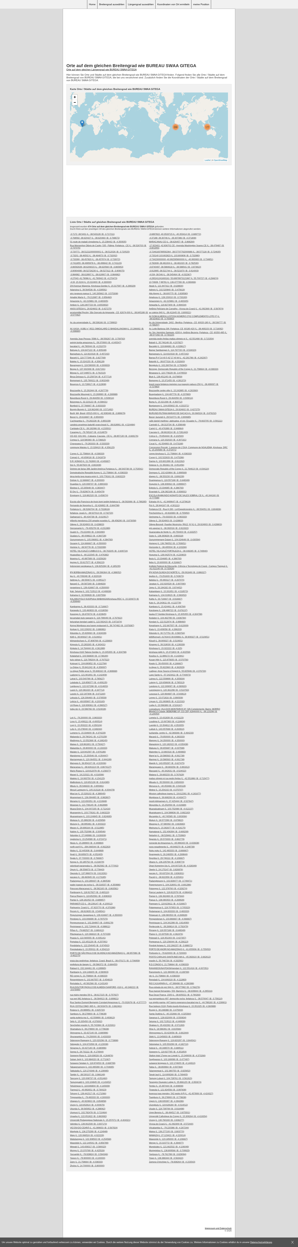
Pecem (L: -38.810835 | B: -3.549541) (87, 911)
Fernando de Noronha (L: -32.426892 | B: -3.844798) (95, 505)
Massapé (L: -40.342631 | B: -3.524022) (167, 771)
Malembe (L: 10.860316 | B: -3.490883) (167, 752)
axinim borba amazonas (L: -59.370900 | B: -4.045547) (95, 342)
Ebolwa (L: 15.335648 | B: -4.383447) (87, 488)
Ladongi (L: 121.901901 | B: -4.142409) (88, 675)
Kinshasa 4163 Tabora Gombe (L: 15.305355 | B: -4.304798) (98, 652)
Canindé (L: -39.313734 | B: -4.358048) (167, 424)
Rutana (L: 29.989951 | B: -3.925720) (87, 1010)
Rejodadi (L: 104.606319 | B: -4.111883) (167, 979)
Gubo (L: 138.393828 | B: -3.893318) (166, 536)
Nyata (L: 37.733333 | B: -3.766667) (86, 858)
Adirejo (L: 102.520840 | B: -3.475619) (167, 290)
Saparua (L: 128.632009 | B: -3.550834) (167, 1017)
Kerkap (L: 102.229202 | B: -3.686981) (88, 629)
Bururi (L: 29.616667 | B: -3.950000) (87, 417)
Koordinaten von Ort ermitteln (173, 4)
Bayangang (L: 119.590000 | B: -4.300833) (90, 365)
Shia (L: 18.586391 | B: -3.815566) (165, 1029)
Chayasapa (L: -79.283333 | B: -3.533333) (90, 443)
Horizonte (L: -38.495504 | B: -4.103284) (168, 547)
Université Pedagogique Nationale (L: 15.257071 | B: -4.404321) (100, 1120)
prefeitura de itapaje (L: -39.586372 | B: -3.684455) (93, 964)
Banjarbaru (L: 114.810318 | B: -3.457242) (90, 354)
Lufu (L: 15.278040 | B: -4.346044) (86, 729)
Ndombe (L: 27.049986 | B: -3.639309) (88, 835)
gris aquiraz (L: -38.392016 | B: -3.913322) (169, 528)
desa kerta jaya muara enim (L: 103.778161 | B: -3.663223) (97, 476)
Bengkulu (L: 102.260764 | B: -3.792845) (168, 365)
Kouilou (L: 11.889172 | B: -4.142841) (166, 656)
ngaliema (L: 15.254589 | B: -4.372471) (88, 839)
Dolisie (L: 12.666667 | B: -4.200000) (87, 480)
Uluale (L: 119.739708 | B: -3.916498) (166, 1109)
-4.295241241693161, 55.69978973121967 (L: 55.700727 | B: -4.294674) (183, 278)
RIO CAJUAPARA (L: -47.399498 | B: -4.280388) (171, 983)
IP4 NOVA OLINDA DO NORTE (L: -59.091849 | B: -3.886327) (177, 572)
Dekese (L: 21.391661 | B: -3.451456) (166, 465)
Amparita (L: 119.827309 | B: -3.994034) (167, 305)
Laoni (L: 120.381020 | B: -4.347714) (87, 690)
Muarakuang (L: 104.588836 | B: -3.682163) (169, 812)
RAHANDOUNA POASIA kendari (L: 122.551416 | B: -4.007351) (178, 968)
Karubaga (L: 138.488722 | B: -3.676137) (168, 610)
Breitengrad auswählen (111, 4)
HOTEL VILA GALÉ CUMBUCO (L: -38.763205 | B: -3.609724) (99, 551)
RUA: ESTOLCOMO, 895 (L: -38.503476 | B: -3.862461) (96, 1006)
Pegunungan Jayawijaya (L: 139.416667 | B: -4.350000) (96, 915)
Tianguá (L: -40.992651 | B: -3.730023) (88, 1090)
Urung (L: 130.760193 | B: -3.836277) (166, 1120)
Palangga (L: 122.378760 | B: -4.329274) (168, 888)
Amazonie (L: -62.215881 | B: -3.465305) (89, 301)
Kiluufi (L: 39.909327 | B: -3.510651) (166, 641)
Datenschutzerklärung (261, 1242)
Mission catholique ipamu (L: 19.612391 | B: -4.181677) (175, 793)
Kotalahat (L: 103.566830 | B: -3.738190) (89, 656)
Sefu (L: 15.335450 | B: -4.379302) (86, 1021)
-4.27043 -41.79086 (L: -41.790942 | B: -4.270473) (93, 278)
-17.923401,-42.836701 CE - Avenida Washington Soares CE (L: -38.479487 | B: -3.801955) (186, 246)
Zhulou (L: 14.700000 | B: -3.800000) (87, 1166)
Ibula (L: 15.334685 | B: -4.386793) (165, 558)
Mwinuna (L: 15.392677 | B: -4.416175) (167, 828)
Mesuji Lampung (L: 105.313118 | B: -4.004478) (92, 790)
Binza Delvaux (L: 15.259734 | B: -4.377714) (91, 377)
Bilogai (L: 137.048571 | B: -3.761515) (88, 373)
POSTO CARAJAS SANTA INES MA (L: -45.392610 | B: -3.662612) (180, 957)
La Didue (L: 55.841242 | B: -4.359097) (88, 667)
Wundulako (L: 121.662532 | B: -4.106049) (169, 1147)
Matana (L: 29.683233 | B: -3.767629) (166, 774)
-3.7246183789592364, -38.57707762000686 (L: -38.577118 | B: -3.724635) (185, 252)
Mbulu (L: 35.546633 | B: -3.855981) (87, 786)
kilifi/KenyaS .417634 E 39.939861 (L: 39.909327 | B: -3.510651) (179, 637)
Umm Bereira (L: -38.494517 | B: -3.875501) (169, 1112)
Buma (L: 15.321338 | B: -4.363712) (165, 402)
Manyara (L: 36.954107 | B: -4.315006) (88, 763)
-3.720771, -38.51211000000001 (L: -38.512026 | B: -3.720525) (100, 252)
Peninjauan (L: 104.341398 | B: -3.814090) (169, 923)
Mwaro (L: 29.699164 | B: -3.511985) (87, 828)
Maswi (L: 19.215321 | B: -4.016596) (87, 774)
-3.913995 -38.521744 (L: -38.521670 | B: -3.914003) (174, 271)
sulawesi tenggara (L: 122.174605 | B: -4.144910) (172, 1063)
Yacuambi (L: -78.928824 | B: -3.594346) (89, 1154)
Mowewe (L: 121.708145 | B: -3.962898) (89, 805)
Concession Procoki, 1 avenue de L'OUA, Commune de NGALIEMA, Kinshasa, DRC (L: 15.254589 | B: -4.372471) (188, 448)
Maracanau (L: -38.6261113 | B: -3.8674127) (90, 767)
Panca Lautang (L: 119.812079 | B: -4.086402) (170, 892)
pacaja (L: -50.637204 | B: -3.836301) (166, 873)
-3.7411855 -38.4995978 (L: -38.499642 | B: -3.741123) (96, 263)
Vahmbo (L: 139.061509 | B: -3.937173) (88, 1124)
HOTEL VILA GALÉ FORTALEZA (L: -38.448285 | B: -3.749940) (178, 551)
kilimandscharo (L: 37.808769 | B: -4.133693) (91, 641)
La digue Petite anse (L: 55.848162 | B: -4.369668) (93, 671)
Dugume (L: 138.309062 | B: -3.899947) (167, 484)
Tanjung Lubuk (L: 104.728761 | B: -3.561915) (170, 1078)
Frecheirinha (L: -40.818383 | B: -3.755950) (169, 513)
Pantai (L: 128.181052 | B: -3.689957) (87, 900)
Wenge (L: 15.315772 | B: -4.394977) (166, 1143)
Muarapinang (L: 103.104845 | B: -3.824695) (91, 816)
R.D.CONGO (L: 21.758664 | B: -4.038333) (169, 964)
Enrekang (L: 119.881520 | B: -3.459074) (89, 495)
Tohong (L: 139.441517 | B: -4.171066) (88, 1093)
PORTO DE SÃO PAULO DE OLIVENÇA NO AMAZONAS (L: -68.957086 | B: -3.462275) (105, 954)
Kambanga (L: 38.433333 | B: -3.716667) (89, 606)
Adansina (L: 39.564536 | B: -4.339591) (88, 290)
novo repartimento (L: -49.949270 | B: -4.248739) (172, 847)
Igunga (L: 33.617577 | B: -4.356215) (87, 562)
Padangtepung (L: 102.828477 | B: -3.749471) (170, 881)
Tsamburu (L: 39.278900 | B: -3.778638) (167, 1097)
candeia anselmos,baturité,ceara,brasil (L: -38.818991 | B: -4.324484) (102, 424)
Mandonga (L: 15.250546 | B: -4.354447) (89, 755)
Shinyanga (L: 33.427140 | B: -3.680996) (89, 1033)
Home (92, 4)
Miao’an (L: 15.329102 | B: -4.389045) (88, 793)
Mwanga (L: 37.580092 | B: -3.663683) (167, 824)
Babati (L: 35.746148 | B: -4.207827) (166, 342)
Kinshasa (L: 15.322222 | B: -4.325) (165, 648)
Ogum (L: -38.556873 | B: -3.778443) (87, 869)
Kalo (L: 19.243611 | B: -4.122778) (165, 603)
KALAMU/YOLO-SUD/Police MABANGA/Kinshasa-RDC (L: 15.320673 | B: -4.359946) (104, 600)
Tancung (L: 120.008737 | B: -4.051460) (88, 1078)
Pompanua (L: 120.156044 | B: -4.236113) (168, 942)
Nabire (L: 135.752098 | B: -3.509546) (88, 831)
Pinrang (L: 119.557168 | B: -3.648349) (167, 930)
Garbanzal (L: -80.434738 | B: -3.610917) (89, 517)
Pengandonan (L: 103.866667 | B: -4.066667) (170, 919)
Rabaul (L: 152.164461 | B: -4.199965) (88, 968)
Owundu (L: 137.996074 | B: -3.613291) (88, 873)
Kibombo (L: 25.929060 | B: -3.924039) (88, 633)
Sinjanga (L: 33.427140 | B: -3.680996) (88, 1048)
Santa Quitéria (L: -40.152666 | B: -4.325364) (170, 1014)
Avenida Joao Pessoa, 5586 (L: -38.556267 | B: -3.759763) (97, 339)
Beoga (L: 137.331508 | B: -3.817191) (87, 369)
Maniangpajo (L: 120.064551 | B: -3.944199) (91, 759)
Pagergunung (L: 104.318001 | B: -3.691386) (170, 885)
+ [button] (75, 97)
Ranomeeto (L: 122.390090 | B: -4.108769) (169, 972)
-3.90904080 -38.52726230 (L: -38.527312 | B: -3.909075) (97, 271)
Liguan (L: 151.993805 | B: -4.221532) (167, 701)
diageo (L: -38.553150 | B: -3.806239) (166, 476)
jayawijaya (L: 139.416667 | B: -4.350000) (89, 587)
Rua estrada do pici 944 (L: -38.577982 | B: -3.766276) (174, 987)
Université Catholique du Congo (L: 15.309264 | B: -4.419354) (178, 1116)
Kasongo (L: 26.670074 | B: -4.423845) (88, 614)
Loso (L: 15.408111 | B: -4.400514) (86, 721)
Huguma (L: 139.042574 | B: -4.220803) (167, 555)
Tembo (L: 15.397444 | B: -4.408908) (166, 1086)
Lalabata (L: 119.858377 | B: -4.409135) (88, 682)
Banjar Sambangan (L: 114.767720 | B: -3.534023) (172, 350)
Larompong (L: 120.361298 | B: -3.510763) (169, 690)
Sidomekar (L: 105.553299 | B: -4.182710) (168, 1044)
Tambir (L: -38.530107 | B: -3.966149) (87, 1074)
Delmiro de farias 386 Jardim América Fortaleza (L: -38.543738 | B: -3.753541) (106, 469)
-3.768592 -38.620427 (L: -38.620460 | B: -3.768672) (95, 238)
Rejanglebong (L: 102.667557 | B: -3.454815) (91, 979)
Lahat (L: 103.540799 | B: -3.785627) (87, 679)
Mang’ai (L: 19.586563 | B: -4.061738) (167, 755)
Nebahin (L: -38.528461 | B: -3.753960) (167, 835)
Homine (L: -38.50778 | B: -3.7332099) (88, 547)
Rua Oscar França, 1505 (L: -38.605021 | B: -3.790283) (175, 995)
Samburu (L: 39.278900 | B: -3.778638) (88, 1014)
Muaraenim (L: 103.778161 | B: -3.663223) (90, 812)
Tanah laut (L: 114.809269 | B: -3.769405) (168, 1074)
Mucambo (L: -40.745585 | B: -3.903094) (168, 816)
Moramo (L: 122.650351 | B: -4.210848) (88, 801)
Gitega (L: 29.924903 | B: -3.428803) (166, 520)
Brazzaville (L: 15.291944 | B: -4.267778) (89, 390)
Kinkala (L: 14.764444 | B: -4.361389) (87, 648)
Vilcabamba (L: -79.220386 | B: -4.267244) (169, 1128)
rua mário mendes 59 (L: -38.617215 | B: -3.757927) (94, 995)
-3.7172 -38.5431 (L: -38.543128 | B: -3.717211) (92, 234)
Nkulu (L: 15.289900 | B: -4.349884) (86, 843)
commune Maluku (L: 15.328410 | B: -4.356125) (92, 447)
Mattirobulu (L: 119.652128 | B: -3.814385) (90, 782)
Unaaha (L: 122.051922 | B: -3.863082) (88, 1116)
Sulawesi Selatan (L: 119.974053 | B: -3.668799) (92, 1063)
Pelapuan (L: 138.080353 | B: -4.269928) (168, 915)
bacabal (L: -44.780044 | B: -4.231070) (88, 346)
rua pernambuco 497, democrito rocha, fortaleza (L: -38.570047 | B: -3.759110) (185, 998)
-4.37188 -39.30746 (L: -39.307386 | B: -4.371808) (172, 238)
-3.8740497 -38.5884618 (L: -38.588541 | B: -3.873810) (175, 267)
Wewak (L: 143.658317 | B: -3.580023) (88, 1147)
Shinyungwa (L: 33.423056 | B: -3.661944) (169, 1033)
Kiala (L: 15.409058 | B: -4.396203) (165, 629)
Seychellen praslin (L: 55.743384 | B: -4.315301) (92, 1025)
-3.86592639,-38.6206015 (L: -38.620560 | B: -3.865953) (96, 267)
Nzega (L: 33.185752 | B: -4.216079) (87, 862)
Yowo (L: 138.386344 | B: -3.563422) (166, 1158)
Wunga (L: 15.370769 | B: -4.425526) (87, 1150)
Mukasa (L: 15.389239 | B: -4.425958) (87, 820)
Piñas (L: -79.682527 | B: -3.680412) (87, 930)
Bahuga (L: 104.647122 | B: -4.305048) (88, 350)
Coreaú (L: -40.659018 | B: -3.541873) (88, 457)
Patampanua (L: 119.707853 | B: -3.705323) (169, 907)
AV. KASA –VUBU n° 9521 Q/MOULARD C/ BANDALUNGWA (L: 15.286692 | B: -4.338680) (107, 330)
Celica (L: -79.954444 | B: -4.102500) (166, 436)
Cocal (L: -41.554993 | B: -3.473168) (166, 443)
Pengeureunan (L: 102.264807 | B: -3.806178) (91, 923)
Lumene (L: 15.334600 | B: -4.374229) (88, 733)
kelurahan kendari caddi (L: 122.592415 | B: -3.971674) (96, 622)
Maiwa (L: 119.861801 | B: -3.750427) (87, 744)
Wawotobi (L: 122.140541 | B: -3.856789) (89, 1143)
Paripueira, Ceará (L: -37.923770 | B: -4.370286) (92, 907)
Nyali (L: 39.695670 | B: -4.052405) (86, 854)
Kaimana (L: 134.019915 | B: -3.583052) (168, 595)
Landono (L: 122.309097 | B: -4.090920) (168, 686)
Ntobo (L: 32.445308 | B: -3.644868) (87, 850)
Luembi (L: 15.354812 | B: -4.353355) (166, 725)
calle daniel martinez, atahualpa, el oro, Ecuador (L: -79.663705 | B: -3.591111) (185, 421)
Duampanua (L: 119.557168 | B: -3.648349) (169, 480)
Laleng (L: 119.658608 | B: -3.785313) (167, 682)
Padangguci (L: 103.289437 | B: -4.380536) (90, 881)
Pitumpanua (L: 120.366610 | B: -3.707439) (90, 934)
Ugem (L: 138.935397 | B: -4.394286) (166, 1101)
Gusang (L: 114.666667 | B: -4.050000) (88, 543)
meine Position (201, 4)
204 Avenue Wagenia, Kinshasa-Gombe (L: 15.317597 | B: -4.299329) (103, 286)
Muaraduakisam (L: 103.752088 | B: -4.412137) (171, 809)
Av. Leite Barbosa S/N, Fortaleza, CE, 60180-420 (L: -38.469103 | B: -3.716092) (186, 329)
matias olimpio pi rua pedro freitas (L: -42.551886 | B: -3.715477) (179, 778)
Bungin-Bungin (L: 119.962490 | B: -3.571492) (91, 409)
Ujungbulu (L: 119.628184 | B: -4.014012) (168, 1105)
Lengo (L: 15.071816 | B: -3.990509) (166, 697)
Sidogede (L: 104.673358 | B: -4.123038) (89, 1044)
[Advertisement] (149, 36)
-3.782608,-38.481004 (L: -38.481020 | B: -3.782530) (174, 263)
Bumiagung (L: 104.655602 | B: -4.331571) (169, 406)
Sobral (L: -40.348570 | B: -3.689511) (166, 1048)
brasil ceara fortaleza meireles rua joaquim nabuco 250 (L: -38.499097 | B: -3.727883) (183, 385)
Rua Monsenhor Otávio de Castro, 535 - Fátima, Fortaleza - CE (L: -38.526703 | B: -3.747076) (108, 246)
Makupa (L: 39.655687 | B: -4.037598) (167, 748)
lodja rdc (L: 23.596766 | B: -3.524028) (88, 709)
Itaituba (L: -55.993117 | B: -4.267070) (166, 580)
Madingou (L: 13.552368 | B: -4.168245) (88, 740)
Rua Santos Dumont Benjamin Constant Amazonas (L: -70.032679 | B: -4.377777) (108, 1002)
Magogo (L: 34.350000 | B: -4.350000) (167, 740)
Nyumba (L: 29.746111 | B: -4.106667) (167, 858)
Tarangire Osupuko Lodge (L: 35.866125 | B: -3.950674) (175, 1082)
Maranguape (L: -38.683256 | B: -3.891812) (169, 767)
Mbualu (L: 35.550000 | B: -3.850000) (166, 782)
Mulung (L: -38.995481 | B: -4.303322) (88, 824)
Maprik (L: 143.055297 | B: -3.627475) (167, 763)
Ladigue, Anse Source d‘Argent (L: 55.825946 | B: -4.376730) (177, 671)
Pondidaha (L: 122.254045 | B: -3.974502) (90, 945)
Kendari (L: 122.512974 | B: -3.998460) (167, 622)
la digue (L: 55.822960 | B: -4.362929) (167, 667)
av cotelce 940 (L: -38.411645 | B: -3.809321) (170, 312)
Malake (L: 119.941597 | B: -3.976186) (88, 752)
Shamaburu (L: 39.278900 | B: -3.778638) (89, 1029)
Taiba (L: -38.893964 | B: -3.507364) (166, 1067)
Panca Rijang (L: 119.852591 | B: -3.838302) (91, 896)
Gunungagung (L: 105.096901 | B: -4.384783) (91, 539)
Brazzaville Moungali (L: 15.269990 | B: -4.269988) (94, 394)
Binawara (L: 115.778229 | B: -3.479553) (168, 373)
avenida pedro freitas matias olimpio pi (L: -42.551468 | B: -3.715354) (181, 339)
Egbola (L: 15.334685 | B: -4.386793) (166, 488)
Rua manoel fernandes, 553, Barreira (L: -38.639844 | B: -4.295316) (180, 991)
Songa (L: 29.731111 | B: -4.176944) (87, 1052)
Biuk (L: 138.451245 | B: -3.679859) (165, 377)
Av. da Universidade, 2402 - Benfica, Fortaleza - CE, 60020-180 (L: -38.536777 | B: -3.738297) (187, 323)
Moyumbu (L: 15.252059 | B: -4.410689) (167, 805)
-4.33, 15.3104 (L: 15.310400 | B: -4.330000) (91, 282)
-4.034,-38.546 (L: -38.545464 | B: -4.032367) (170, 274)
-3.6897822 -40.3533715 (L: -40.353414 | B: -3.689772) (175, 234)
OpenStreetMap (220, 160)
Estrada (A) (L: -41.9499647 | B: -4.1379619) (170, 501)
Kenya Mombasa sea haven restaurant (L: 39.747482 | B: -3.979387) (102, 625)
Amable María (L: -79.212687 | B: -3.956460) (91, 297)
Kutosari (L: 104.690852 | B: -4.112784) (88, 663)
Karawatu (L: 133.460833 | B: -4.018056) (89, 610)
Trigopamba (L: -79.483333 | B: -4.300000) (90, 1097)
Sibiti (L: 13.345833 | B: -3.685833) (165, 1036)
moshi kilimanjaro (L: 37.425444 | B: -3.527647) (171, 801)
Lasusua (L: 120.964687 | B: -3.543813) (167, 694)
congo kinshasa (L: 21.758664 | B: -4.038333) (170, 453)
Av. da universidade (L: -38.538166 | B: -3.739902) (93, 322)
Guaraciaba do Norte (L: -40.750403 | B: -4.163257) (173, 532)
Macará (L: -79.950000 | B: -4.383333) (167, 736)
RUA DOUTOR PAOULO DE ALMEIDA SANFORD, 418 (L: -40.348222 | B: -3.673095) (104, 988)
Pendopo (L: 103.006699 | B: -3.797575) (89, 919)
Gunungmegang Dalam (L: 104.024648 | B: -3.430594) (174, 539)
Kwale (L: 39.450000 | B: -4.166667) (166, 663)
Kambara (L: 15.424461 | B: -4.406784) (167, 606)
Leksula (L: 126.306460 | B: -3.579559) (88, 697)
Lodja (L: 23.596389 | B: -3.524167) (165, 705)
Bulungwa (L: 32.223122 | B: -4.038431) (88, 402)
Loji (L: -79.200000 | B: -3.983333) (86, 718)
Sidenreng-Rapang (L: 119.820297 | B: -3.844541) (172, 1040)
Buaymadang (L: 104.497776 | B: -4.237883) (170, 394)
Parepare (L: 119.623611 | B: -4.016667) (168, 904)
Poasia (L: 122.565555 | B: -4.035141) (88, 938)
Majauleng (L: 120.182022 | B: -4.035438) (168, 744)
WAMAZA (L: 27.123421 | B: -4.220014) (167, 1135)
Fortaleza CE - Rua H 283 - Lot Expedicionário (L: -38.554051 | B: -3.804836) (185, 509)
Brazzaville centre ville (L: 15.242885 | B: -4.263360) (173, 390)
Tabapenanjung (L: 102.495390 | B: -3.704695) (92, 1067)
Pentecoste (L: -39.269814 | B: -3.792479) (168, 926)
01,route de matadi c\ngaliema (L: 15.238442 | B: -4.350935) (98, 242)
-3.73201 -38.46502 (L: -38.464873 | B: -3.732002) (93, 255)
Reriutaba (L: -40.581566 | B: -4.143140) (89, 983)
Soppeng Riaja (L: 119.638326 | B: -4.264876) (91, 1055)
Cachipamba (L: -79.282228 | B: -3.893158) (90, 421)
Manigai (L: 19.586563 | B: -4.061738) (167, 759)
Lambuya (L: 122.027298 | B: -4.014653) (89, 686)
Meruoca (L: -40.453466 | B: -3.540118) (167, 786)
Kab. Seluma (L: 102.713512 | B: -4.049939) (90, 591)
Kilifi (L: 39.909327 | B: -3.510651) (86, 637)
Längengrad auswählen (141, 4)
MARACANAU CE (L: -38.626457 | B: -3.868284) (172, 242)
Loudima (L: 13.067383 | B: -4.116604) (167, 721)
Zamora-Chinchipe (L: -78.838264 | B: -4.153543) (172, 1162)
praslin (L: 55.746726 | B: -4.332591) (166, 960)
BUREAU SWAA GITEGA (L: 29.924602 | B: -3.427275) (174, 409)
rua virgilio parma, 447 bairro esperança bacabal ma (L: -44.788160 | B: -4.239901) (188, 1002)
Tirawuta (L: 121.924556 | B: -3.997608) (167, 1090)
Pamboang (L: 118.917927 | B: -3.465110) (89, 892)
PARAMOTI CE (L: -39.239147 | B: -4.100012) (91, 904)
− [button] (75, 102)
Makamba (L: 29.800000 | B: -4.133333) (88, 748)
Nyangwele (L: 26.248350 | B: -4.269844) (168, 854)
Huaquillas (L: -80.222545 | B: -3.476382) (89, 555)
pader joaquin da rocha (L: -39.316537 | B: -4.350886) (95, 885)
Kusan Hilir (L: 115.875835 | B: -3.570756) (168, 660)
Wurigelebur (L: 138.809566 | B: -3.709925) (169, 1150)
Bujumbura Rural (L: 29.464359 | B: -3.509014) (92, 398)
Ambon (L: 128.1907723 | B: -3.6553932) (89, 305)
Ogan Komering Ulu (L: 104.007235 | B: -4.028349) (173, 866)
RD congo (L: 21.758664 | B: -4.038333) (88, 976)
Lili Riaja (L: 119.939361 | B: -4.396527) (88, 705)
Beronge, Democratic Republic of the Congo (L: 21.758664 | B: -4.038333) (183, 369)
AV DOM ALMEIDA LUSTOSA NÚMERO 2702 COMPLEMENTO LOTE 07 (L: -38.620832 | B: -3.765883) (184, 317)
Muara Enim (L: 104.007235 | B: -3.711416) (90, 809)
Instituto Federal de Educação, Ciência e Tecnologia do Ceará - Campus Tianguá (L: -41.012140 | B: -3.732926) (188, 567)
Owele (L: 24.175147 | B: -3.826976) (166, 869)
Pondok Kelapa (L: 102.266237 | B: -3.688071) (171, 945)
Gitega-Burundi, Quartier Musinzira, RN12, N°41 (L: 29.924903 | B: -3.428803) (185, 524)
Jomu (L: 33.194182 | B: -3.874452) (165, 587)
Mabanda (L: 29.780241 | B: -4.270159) (88, 736)
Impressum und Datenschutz (218, 1228)
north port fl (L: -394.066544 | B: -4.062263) (90, 847)
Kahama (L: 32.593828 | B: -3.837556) (88, 595)
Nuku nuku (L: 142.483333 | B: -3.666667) (168, 850)
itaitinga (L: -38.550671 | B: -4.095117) (88, 580)
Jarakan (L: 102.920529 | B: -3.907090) (167, 584)
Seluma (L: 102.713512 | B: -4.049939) (167, 1021)
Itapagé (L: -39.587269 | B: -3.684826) (88, 584)
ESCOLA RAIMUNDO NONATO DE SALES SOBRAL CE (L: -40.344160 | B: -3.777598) (184, 496)
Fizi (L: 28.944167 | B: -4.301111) (164, 505)
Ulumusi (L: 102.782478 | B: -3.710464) (88, 1112)
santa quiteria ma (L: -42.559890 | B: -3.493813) (92, 1017)
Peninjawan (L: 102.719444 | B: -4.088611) (90, 926)
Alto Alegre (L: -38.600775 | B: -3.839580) (168, 293)
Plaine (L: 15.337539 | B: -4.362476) (166, 934)
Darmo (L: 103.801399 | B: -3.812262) (167, 461)
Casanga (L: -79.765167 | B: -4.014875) (88, 432)
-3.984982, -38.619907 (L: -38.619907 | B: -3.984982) (95, 274)
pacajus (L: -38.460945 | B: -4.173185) (88, 877)
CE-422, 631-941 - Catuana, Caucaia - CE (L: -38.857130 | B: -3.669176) (104, 436)
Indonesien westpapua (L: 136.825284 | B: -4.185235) (95, 566)
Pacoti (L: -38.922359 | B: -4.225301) (166, 877)
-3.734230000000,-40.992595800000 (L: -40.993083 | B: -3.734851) (181, 259)
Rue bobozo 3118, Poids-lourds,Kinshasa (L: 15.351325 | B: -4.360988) (182, 1006)
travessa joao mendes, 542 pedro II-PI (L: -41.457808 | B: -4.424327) (181, 1093)
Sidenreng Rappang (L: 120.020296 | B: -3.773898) (94, 1040)
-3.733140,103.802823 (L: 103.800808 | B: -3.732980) (174, 255)
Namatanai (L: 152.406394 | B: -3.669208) (168, 831)
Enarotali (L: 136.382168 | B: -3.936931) (168, 491)
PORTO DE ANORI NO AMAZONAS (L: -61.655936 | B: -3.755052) (180, 949)
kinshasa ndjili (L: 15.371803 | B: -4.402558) (169, 652)
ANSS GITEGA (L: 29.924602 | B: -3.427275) (91, 309)
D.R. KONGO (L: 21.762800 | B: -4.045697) (90, 461)
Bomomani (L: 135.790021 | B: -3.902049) (89, 380)
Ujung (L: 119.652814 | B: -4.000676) (87, 1105)
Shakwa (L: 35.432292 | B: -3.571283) (167, 1025)
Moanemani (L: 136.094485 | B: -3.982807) (90, 797)
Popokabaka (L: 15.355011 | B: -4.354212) (90, 949)
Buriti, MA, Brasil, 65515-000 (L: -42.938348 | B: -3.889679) (97, 413)
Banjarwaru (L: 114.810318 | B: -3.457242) (169, 354)
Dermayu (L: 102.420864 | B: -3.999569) (168, 472)
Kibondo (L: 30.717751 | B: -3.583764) (167, 633)
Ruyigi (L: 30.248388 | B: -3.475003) (166, 1010)
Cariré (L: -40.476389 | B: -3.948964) (166, 428)
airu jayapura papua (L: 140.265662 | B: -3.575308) (94, 293)
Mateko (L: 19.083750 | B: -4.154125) (87, 778)
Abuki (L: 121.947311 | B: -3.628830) (166, 286)
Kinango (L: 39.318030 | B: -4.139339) (167, 644)
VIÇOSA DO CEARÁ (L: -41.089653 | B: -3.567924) (94, 1128)
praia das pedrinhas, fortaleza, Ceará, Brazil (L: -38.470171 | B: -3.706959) (105, 960)
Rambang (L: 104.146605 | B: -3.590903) (89, 972)
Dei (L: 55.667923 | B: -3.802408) (85, 465)
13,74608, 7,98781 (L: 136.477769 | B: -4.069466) (172, 282)
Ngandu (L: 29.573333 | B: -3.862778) (167, 839)
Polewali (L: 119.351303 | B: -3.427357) (167, 938)
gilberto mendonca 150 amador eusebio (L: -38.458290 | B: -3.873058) (103, 520)
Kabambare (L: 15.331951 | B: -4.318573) (168, 591)
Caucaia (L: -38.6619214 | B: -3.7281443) (168, 432)
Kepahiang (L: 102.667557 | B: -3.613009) (168, 625)
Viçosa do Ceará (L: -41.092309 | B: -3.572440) (171, 1124)
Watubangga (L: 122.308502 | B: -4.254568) (90, 1139)
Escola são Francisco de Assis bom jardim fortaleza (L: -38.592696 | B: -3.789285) (108, 501)
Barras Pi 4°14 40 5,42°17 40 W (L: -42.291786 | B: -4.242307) (178, 358)
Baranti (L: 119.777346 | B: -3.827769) (88, 358)
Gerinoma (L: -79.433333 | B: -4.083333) (168, 517)
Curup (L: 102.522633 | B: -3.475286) (166, 457)
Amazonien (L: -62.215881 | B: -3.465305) (168, 301)
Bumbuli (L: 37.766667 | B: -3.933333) (88, 406)
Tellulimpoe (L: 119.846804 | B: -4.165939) (90, 1086)
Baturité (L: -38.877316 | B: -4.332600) (167, 361)
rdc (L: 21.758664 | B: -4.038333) (164, 976)
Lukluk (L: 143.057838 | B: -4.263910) (166, 729)
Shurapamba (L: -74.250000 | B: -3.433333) (90, 1036)
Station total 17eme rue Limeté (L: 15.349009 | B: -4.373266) (177, 1055)
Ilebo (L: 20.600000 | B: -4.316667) (165, 562)
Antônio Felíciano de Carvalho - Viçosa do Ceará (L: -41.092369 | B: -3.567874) (186, 309)
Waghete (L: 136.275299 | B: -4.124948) (89, 1131)
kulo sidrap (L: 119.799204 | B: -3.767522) (89, 660)
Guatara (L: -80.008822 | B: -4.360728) (88, 536)
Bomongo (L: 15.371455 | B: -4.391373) (167, 380)
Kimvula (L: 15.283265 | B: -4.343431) (88, 644)
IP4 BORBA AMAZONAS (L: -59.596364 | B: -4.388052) (95, 572)
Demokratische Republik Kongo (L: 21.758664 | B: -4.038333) (99, 472)
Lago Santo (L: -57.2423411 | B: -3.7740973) (170, 675)
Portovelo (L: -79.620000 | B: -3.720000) (168, 953)
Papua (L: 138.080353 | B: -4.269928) (166, 900)
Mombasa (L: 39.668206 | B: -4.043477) (167, 797)
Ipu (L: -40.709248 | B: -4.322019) (86, 576)
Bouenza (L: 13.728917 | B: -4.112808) (88, 384)
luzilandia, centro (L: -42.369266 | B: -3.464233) (171, 733)
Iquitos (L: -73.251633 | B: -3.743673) (166, 576)
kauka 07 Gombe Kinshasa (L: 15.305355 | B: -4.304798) (175, 614)
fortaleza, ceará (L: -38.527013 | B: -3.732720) (91, 513)
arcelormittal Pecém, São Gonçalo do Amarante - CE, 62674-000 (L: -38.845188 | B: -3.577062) (109, 313)
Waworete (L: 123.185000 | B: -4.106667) (168, 1139)
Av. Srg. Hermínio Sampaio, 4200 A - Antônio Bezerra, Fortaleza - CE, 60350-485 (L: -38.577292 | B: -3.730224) (188, 333)
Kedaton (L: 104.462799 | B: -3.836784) (167, 618)
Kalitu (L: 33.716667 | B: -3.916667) (165, 599)
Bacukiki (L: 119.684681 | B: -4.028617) (167, 346)
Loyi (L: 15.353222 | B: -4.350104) (86, 725)
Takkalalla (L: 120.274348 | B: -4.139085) (89, 1071)
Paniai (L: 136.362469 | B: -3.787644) (166, 896)
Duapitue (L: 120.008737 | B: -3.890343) (89, 484)
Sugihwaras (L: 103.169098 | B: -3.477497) (169, 1059)
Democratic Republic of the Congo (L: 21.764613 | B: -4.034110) (179, 469)
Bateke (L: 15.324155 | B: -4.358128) (87, 361)
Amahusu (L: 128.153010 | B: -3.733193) (168, 297)
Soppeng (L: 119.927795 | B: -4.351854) (168, 1052)
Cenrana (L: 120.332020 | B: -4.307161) (167, 440)
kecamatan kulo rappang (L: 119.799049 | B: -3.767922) (96, 618)
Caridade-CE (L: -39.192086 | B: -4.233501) (90, 428)
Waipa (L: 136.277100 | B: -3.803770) (166, 1131)
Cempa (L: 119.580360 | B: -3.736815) (88, 440)
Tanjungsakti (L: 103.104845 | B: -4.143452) (90, 1082)
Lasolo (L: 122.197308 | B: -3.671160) (87, 694)
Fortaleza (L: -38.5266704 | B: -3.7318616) (90, 509)
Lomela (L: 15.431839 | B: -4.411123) (166, 718)
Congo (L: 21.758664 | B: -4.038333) (87, 453)
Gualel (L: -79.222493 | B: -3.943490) (87, 532)
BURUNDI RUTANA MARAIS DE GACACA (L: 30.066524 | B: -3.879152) (182, 413)
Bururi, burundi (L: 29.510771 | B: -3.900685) (170, 417)
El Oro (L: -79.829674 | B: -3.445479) (87, 491)
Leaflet (207, 160)
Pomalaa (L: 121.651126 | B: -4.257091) (88, 942)
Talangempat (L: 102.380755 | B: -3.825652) (169, 1071)
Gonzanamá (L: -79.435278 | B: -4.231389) (90, 528)
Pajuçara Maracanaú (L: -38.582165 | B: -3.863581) (94, 888)
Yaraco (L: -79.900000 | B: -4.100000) (87, 1158)
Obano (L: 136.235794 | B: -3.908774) (167, 862)
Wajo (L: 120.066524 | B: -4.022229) (87, 1135)
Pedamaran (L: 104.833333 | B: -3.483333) (169, 911)
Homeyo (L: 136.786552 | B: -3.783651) (167, 543)
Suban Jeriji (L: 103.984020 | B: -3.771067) (90, 1059)
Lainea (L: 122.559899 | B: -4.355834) (167, 679)
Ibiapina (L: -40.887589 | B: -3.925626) (88, 558)
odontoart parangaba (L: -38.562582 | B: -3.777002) (94, 866)
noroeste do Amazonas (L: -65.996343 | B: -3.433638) (174, 843)
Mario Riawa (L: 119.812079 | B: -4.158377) (90, 771)
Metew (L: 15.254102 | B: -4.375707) (166, 790)
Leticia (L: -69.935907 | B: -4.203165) (87, 701)
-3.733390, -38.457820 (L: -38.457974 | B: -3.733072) (95, 259)
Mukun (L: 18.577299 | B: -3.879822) (166, 820)
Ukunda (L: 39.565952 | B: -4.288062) (87, 1109)
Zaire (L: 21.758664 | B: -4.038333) (86, 1162)
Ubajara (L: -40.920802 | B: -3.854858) (88, 1101)
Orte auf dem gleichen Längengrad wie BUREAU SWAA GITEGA (101, 69)
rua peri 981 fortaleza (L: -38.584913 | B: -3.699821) (94, 998)
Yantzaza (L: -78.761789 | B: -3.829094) (167, 1154)
